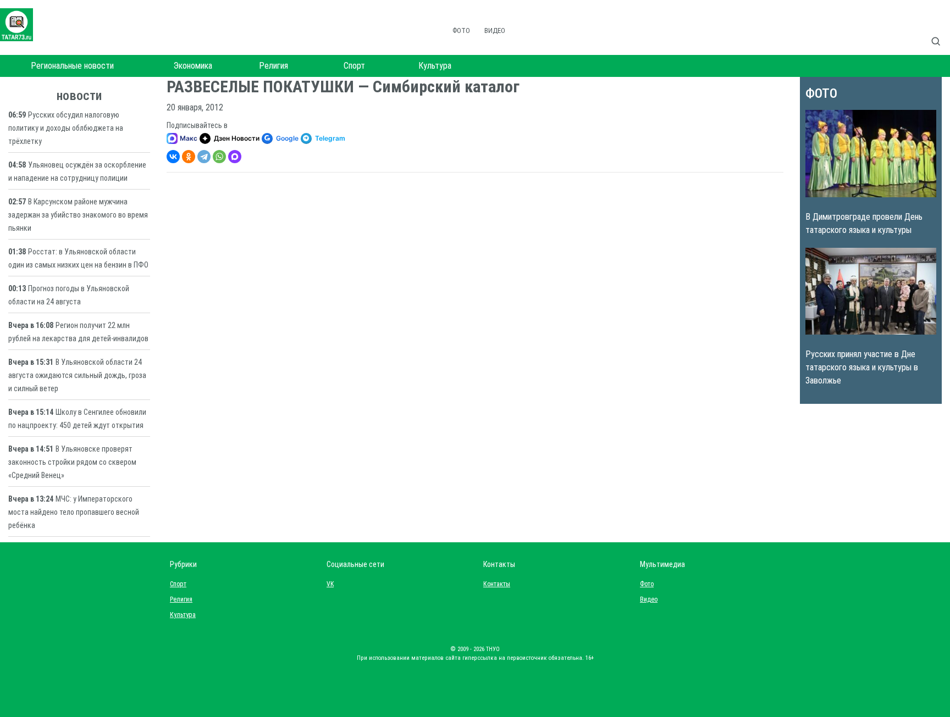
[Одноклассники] (188, 156)
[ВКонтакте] (173, 156)
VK (330, 584)
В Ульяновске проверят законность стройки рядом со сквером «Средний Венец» (72, 462)
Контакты (494, 584)
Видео (494, 30)
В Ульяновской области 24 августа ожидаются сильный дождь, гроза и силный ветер (77, 375)
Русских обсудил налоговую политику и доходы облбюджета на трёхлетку (65, 128)
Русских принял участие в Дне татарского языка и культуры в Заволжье (861, 367)
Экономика (193, 65)
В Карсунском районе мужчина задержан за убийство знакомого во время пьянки (78, 214)
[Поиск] (940, 29)
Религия (273, 65)
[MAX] (234, 156)
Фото (461, 30)
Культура (434, 65)
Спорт (354, 65)
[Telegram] (204, 156)
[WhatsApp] (219, 156)
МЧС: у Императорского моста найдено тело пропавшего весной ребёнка (73, 512)
